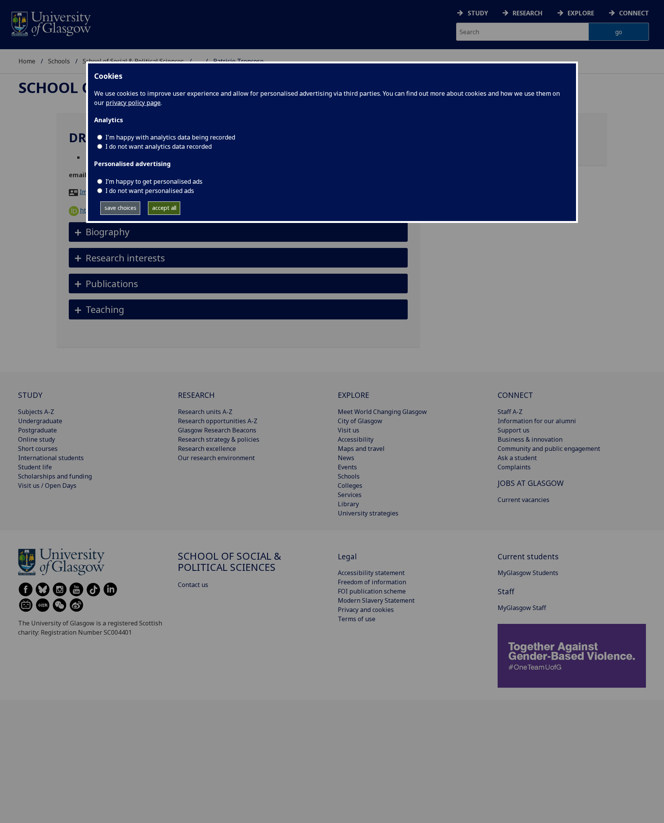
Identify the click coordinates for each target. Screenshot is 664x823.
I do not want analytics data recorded (158, 146)
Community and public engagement (549, 448)
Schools (59, 61)
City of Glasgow (360, 421)
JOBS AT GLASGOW (531, 483)
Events (347, 467)
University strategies (368, 513)
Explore (581, 13)
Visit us (348, 430)
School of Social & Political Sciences (229, 561)
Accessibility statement (371, 573)
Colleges (350, 485)
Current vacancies (523, 499)
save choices (120, 207)
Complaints (514, 467)
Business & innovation (530, 439)
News (346, 458)
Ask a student (517, 458)
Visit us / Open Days (47, 485)
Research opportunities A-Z (217, 421)
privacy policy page (133, 102)
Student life (35, 467)
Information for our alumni (537, 421)
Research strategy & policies (218, 439)
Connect (634, 13)
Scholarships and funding (55, 476)
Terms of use (356, 619)
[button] (238, 232)
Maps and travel (361, 448)
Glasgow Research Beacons (217, 430)
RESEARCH (196, 395)
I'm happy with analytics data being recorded (170, 137)
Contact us (193, 584)
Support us (514, 430)
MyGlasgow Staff (522, 608)
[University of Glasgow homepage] (50, 23)
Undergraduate (40, 421)
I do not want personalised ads (149, 190)
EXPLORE (353, 395)
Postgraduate (37, 430)
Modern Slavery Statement (376, 600)
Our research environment (216, 458)
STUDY (30, 395)
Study (478, 13)
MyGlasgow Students (528, 573)
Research (528, 13)
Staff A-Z (510, 411)
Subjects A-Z (36, 411)
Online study (36, 439)
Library (348, 504)
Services (350, 494)
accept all (164, 207)
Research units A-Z (205, 411)
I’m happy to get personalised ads (154, 181)
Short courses (38, 448)
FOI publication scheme (372, 591)
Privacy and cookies (366, 609)
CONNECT (515, 395)
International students (51, 458)
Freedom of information (372, 582)
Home (26, 61)
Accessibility (356, 439)
